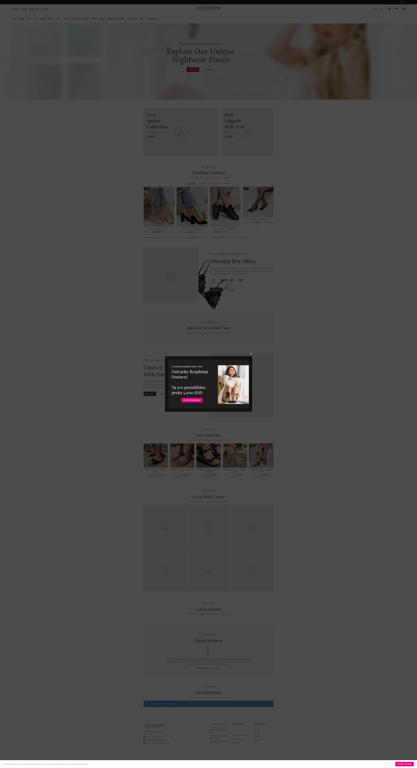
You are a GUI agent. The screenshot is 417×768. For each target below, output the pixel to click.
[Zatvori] (251, 353)
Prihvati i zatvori (404, 764)
